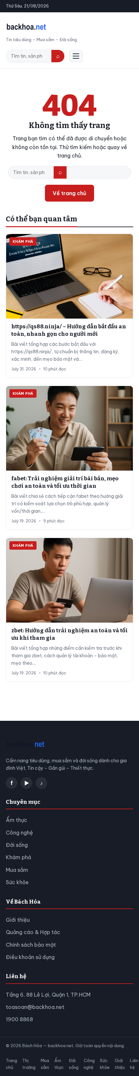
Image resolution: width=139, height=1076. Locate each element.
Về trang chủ (69, 193)
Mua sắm (17, 870)
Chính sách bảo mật (31, 945)
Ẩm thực (16, 820)
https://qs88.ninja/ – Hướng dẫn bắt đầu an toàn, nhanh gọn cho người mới (68, 330)
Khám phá (18, 857)
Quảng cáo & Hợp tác (33, 932)
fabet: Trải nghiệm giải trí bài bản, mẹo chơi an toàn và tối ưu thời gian (65, 482)
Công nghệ (19, 832)
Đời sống (17, 845)
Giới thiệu (18, 920)
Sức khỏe (17, 882)
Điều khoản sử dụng (30, 957)
